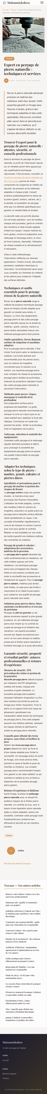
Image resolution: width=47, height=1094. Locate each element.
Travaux (13, 10)
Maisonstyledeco (16, 3)
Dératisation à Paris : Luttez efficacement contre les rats (18, 1002)
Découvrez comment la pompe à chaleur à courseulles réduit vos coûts (23, 993)
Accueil (5, 10)
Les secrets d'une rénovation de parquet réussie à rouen (23, 985)
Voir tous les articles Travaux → (18, 863)
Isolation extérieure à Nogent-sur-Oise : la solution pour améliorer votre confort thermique (23, 914)
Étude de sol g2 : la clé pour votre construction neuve (20, 976)
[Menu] (41, 3)
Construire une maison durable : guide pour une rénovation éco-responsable (23, 923)
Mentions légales (9, 1074)
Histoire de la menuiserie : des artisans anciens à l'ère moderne (23, 940)
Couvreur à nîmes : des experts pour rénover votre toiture (22, 931)
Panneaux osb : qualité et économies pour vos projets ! (21, 903)
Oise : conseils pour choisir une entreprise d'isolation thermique (20, 1010)
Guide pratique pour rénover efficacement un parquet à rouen (20, 959)
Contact (6, 1078)
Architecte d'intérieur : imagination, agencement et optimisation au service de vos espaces (22, 950)
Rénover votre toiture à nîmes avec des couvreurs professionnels (23, 895)
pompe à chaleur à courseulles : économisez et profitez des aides (20, 1018)
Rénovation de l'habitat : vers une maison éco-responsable (20, 968)
